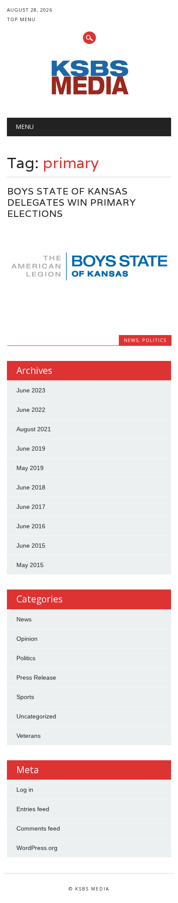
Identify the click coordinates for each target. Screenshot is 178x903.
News (131, 340)
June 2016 (30, 526)
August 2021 (33, 429)
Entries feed (32, 809)
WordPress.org (36, 847)
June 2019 (30, 448)
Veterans (28, 735)
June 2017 (30, 506)
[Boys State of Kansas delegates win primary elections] (89, 302)
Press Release (36, 677)
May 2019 (30, 467)
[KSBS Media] (89, 95)
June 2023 (30, 390)
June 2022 (30, 409)
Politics (154, 340)
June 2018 (30, 487)
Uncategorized (36, 716)
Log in (24, 789)
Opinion (27, 638)
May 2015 (30, 564)
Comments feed (38, 828)
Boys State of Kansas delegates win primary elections (71, 202)
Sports (25, 696)
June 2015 (30, 545)
